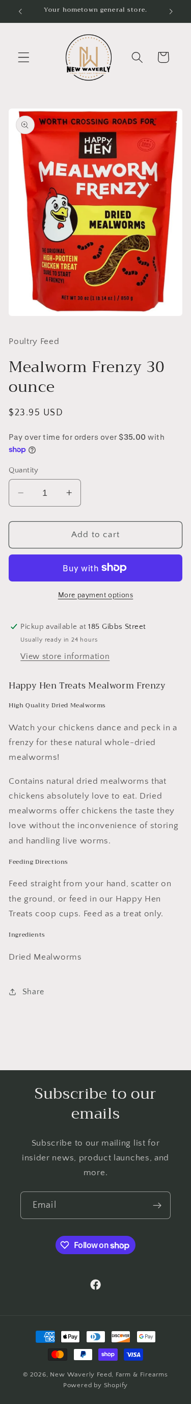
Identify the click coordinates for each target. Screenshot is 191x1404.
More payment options (95, 595)
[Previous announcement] (20, 11)
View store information (65, 656)
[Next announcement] (171, 11)
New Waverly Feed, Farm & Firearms (109, 1374)
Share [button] (33, 991)
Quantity (24, 470)
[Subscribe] (157, 1205)
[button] (24, 57)
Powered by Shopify (95, 1385)
